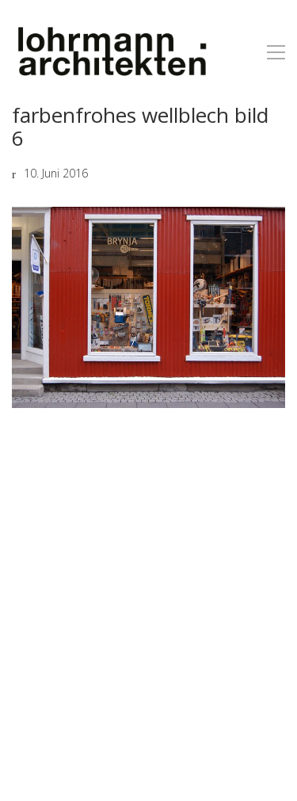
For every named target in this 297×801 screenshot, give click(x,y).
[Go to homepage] (111, 52)
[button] (276, 52)
